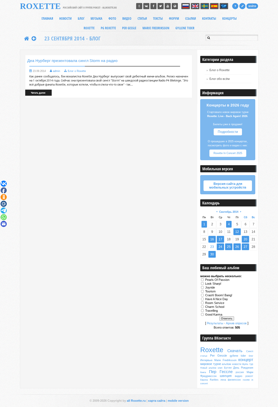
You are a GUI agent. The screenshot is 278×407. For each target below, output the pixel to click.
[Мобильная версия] (139, 6)
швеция (226, 376)
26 (237, 247)
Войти (252, 6)
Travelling (211, 310)
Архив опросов (236, 323)
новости (236, 364)
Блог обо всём (219, 78)
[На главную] (26, 38)
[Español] (214, 6)
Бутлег (228, 367)
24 (220, 247)
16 (212, 239)
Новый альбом (208, 368)
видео (238, 376)
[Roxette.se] (175, 6)
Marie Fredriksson (225, 360)
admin (56, 71)
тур (251, 364)
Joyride (210, 287)
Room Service (214, 302)
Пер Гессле (221, 371)
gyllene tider (238, 355)
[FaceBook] (153, 6)
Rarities (214, 379)
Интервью (206, 360)
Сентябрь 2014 (228, 211)
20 (245, 239)
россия (240, 372)
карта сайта (156, 400)
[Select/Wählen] (224, 6)
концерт (245, 359)
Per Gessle (218, 355)
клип (220, 368)
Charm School (214, 306)
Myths (245, 364)
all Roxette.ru (136, 400)
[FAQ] (235, 6)
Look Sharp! (213, 283)
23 (212, 247)
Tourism (210, 291)
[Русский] (185, 6)
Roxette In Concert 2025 (227, 153)
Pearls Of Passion (217, 279)
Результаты (215, 323)
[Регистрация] (242, 6)
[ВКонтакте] (146, 6)
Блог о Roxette (77, 71)
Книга (203, 372)
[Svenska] (204, 6)
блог (251, 356)
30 (212, 254)
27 (245, 247)
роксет (249, 376)
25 (229, 247)
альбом (226, 364)
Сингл (249, 351)
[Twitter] (161, 6)
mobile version (178, 400)
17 (220, 239)
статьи (203, 356)
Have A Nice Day (216, 299)
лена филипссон (230, 379)
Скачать (234, 350)
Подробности (228, 131)
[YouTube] (168, 6)
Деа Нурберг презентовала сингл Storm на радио (72, 61)
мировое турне (210, 364)
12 (237, 231)
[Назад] (34, 38)
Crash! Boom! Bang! (218, 295)
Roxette (211, 350)
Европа (204, 380)
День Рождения (243, 367)
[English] (195, 6)
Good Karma (213, 314)
